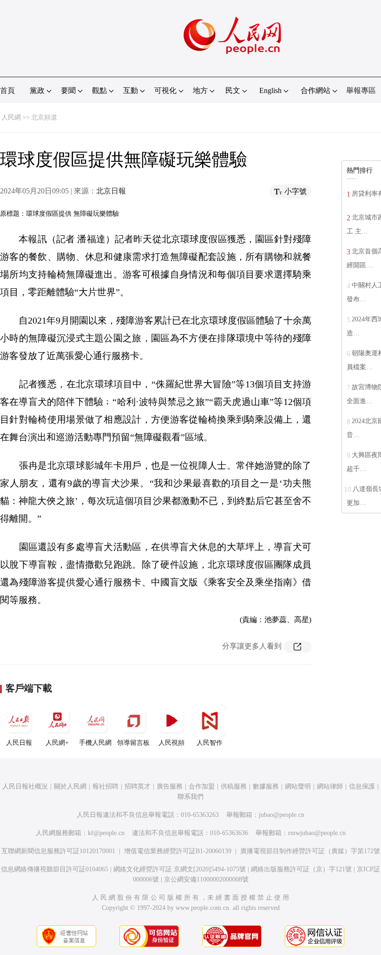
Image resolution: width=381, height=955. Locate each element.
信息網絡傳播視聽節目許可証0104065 (54, 869)
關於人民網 (70, 786)
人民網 (11, 117)
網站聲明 (298, 786)
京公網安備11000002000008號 (206, 879)
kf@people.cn (106, 832)
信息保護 (362, 786)
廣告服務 (170, 786)
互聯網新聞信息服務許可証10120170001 (58, 851)
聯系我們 (190, 796)
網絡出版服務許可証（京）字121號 (301, 869)
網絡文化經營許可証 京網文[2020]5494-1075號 (179, 869)
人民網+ (57, 742)
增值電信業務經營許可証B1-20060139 (177, 851)
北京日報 (111, 191)
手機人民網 (95, 742)
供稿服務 (234, 786)
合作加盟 (202, 786)
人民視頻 (171, 742)
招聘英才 (138, 786)
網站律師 (330, 786)
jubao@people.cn (281, 814)
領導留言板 (133, 742)
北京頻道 (44, 117)
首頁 (7, 90)
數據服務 (266, 786)
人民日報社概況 (25, 786)
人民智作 (210, 742)
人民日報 (19, 742)
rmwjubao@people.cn (317, 832)
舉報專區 (361, 90)
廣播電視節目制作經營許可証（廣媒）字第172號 (310, 851)
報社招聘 (105, 786)
